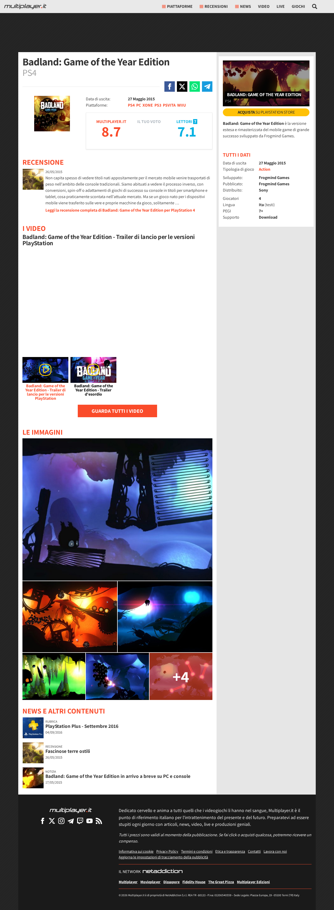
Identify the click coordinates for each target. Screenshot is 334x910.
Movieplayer (150, 881)
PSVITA (169, 105)
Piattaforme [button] (180, 6)
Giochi (298, 6)
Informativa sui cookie (136, 851)
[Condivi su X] (182, 86)
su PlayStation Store (266, 112)
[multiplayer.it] (71, 810)
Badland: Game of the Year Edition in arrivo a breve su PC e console (117, 776)
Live (281, 6)
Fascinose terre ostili (67, 751)
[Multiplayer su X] (52, 820)
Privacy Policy (167, 851)
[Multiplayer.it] (25, 6)
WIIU (181, 105)
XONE (147, 105)
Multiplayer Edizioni (253, 881)
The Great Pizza (221, 881)
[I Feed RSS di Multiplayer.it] (99, 820)
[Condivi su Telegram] (207, 86)
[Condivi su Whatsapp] (194, 86)
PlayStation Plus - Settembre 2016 (81, 726)
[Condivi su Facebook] (169, 86)
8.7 (111, 131)
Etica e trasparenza (230, 851)
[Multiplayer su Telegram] (71, 820)
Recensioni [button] (216, 6)
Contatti (254, 851)
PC (138, 105)
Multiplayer (128, 881)
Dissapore (171, 881)
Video (264, 6)
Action (264, 169)
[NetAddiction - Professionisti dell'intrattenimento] (162, 872)
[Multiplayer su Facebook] (42, 820)
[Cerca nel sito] (315, 6)
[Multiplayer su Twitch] (80, 820)
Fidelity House (193, 881)
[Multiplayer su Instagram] (61, 820)
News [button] (245, 6)
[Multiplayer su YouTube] (89, 820)
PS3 (157, 105)
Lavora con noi (275, 851)
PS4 (131, 105)
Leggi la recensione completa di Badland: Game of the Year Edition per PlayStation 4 (120, 210)
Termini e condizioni (196, 851)
